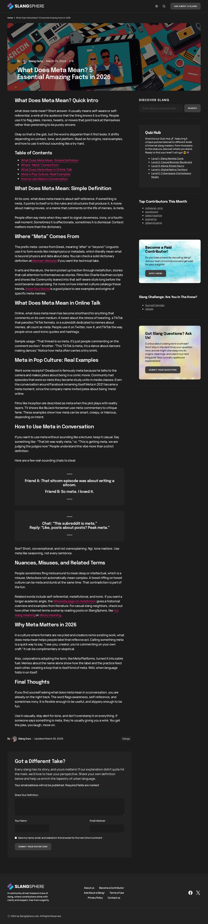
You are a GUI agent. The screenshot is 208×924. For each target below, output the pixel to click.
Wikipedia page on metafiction (74, 601)
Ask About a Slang (185, 6)
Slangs (126, 738)
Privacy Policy (95, 897)
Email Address (98, 820)
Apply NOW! (155, 273)
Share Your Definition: (27, 795)
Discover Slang (154, 100)
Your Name (21, 820)
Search (192, 108)
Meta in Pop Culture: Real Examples (46, 174)
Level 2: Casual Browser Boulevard (171, 162)
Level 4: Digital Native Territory (169, 169)
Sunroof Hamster (155, 305)
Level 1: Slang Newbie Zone (167, 158)
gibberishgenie (153, 223)
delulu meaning (50, 615)
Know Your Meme (37, 289)
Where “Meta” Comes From (40, 165)
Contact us (114, 897)
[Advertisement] (170, 413)
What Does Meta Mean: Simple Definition (49, 160)
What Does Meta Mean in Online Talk (46, 169)
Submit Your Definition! (33, 846)
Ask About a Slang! (94, 892)
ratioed (149, 309)
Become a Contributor (111, 888)
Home (10, 17)
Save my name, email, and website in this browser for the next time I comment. (60, 837)
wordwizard (151, 211)
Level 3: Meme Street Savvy (167, 166)
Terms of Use (116, 892)
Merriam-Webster (44, 261)
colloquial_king (154, 208)
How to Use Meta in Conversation (44, 179)
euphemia (151, 219)
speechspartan (153, 215)
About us (89, 888)
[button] (156, 6)
